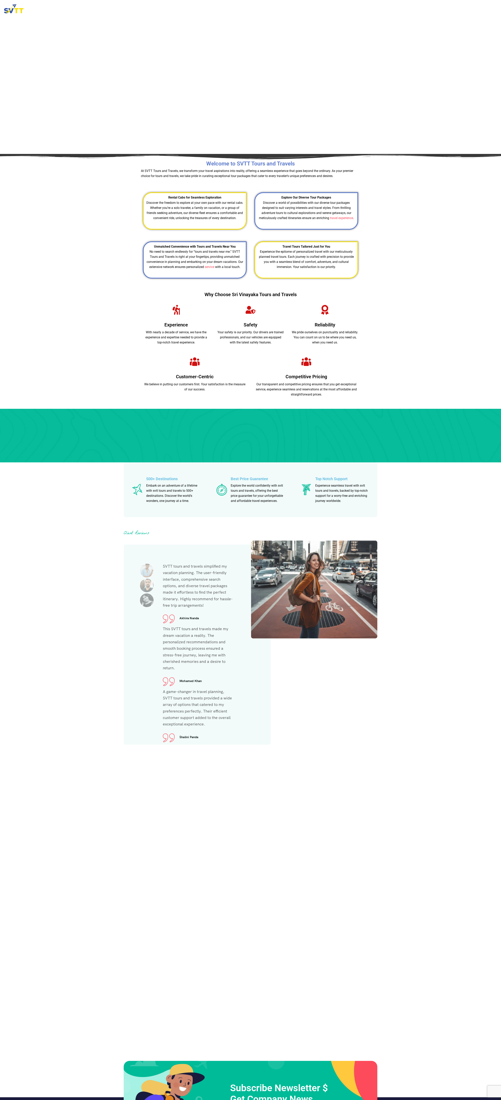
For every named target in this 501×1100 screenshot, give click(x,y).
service (209, 267)
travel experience (341, 218)
